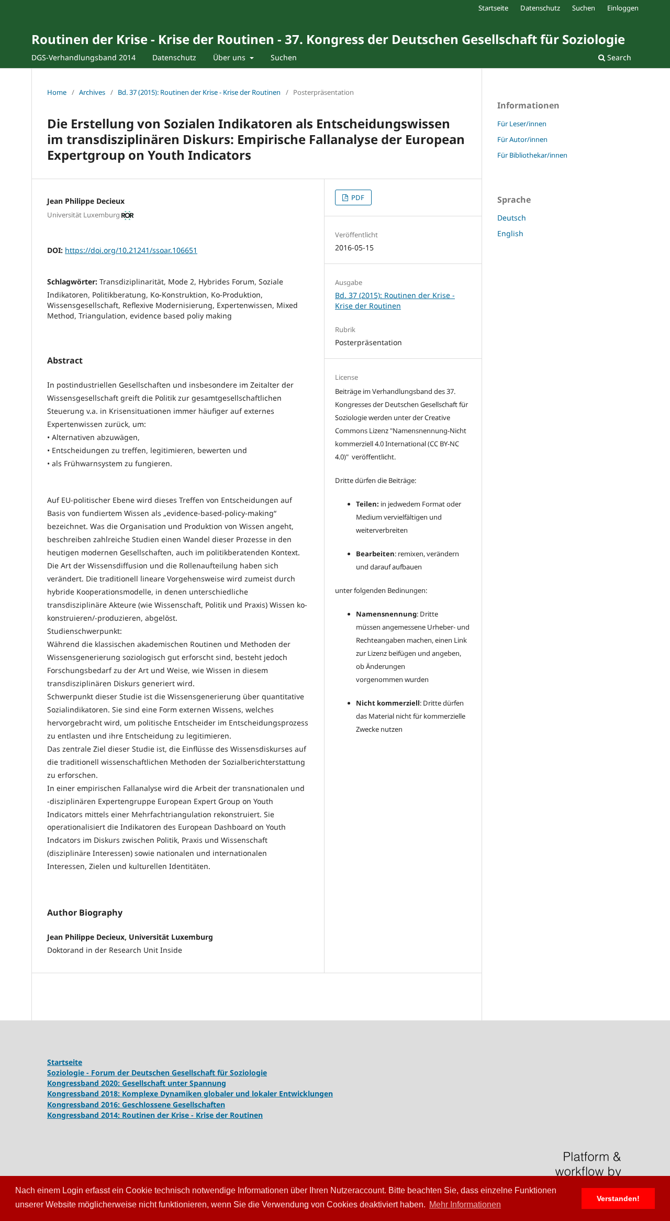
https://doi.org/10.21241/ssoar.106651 (131, 250)
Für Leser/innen (521, 123)
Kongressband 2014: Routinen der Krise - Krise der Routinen (155, 1115)
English (510, 233)
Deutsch (511, 218)
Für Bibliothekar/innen (532, 155)
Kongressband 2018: (84, 1093)
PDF (357, 197)
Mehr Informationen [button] (465, 1204)
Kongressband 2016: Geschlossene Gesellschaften (136, 1104)
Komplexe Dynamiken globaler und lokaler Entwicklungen (227, 1093)
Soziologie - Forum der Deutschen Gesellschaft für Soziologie (157, 1072)
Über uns (230, 57)
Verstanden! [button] (618, 1198)
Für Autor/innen (522, 139)
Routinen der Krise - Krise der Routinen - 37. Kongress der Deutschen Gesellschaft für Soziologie (328, 39)
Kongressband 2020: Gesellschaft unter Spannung (136, 1083)
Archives (92, 92)
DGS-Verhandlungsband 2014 (83, 57)
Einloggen (623, 8)
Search (618, 57)
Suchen (284, 57)
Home (56, 92)
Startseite (493, 8)
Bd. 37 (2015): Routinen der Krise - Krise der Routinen (199, 92)
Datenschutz (174, 57)
